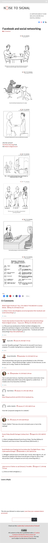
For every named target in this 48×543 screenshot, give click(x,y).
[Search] (34, 519)
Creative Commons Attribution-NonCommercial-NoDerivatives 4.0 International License (24, 534)
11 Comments (7, 31)
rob (8, 373)
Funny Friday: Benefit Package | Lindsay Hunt (15, 434)
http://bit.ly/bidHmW (16, 331)
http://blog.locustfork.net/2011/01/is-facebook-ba (17, 397)
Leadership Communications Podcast (28, 526)
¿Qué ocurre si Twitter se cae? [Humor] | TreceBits (17, 466)
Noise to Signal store (11, 146)
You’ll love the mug (8, 144)
